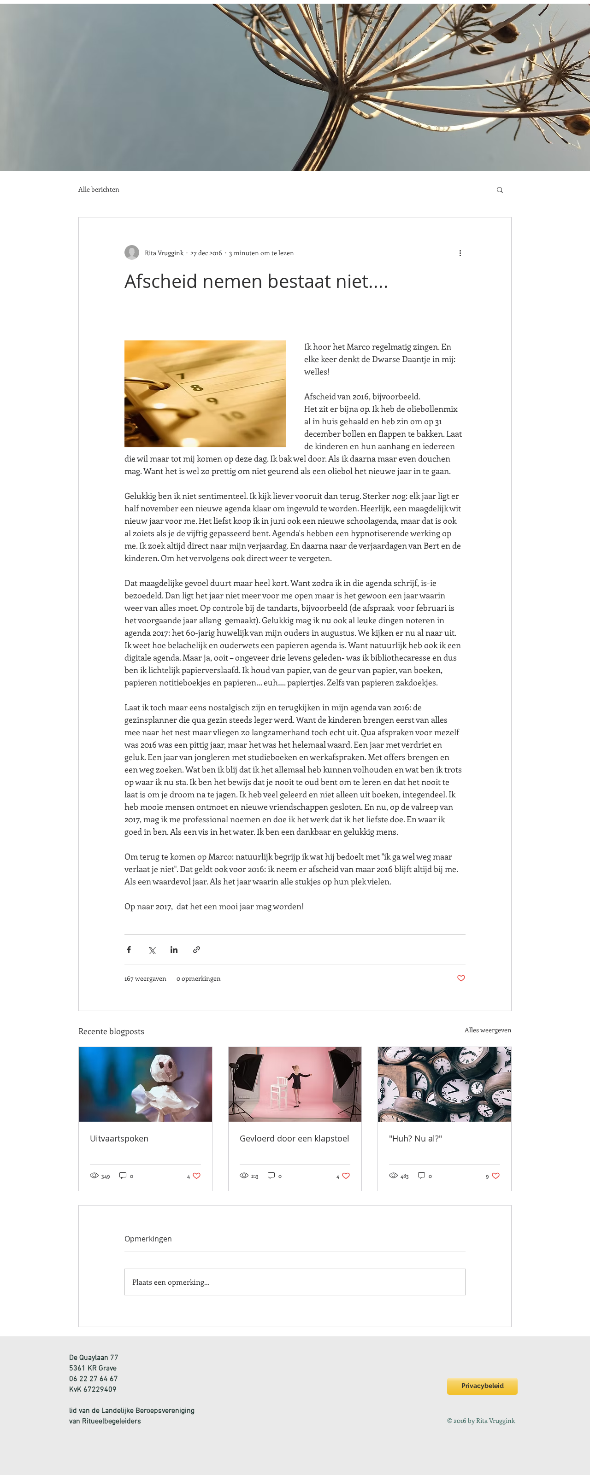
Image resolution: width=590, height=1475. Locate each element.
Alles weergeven (488, 1029)
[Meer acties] (460, 252)
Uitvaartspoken (119, 1138)
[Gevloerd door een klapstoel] (295, 1084)
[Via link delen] (196, 949)
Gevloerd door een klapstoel (294, 1138)
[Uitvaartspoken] (145, 1084)
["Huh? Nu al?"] (444, 1084)
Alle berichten (98, 189)
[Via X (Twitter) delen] (151, 949)
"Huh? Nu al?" (415, 1138)
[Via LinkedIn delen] (174, 949)
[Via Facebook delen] (128, 949)
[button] (500, 189)
